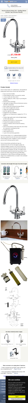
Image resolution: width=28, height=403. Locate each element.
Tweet (14, 78)
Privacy (4, 395)
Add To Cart (14, 62)
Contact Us (5, 398)
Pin (19, 78)
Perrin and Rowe (12, 15)
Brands (6, 15)
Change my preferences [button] (16, 399)
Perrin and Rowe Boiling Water (8, 17)
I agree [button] (16, 396)
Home (2, 15)
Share (8, 78)
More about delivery (14, 70)
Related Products (14, 83)
